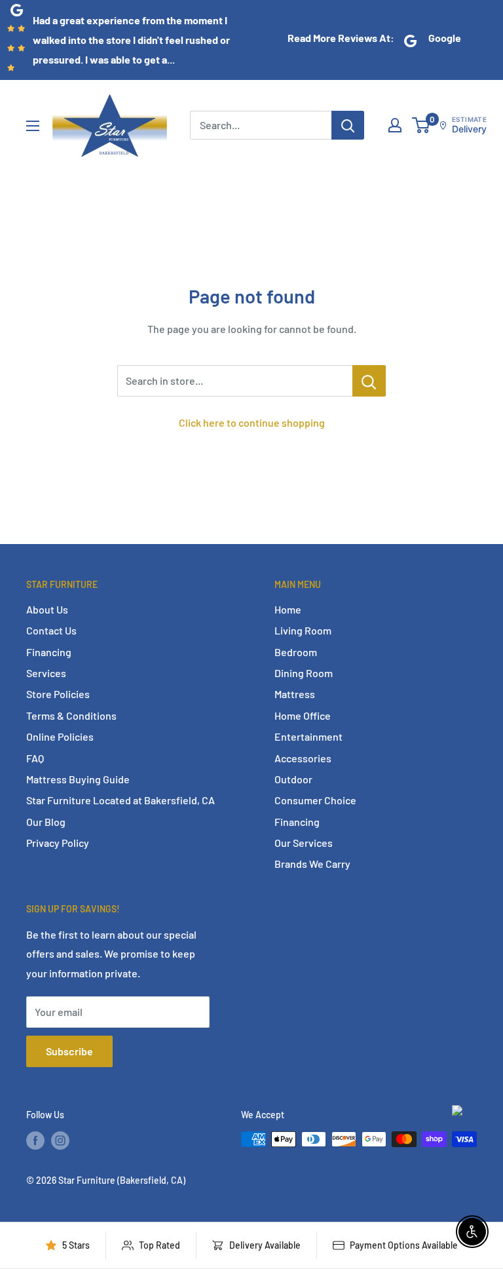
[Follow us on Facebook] (35, 1140)
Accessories (302, 758)
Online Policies (60, 736)
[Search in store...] (369, 381)
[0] (421, 125)
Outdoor (293, 779)
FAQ (35, 758)
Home (287, 609)
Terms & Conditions (71, 715)
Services (46, 673)
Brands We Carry (312, 863)
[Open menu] (32, 126)
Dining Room (303, 673)
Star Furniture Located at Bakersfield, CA (120, 800)
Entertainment (308, 736)
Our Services (303, 842)
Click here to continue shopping (252, 422)
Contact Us (51, 630)
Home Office (302, 715)
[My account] (394, 125)
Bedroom (295, 652)
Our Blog (45, 821)
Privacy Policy (57, 842)
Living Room (302, 630)
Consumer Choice (315, 800)
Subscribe (69, 1051)
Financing (48, 652)
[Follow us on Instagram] (60, 1140)
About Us (47, 609)
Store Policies (58, 694)
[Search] (347, 125)
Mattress (294, 694)
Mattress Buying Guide (78, 779)
